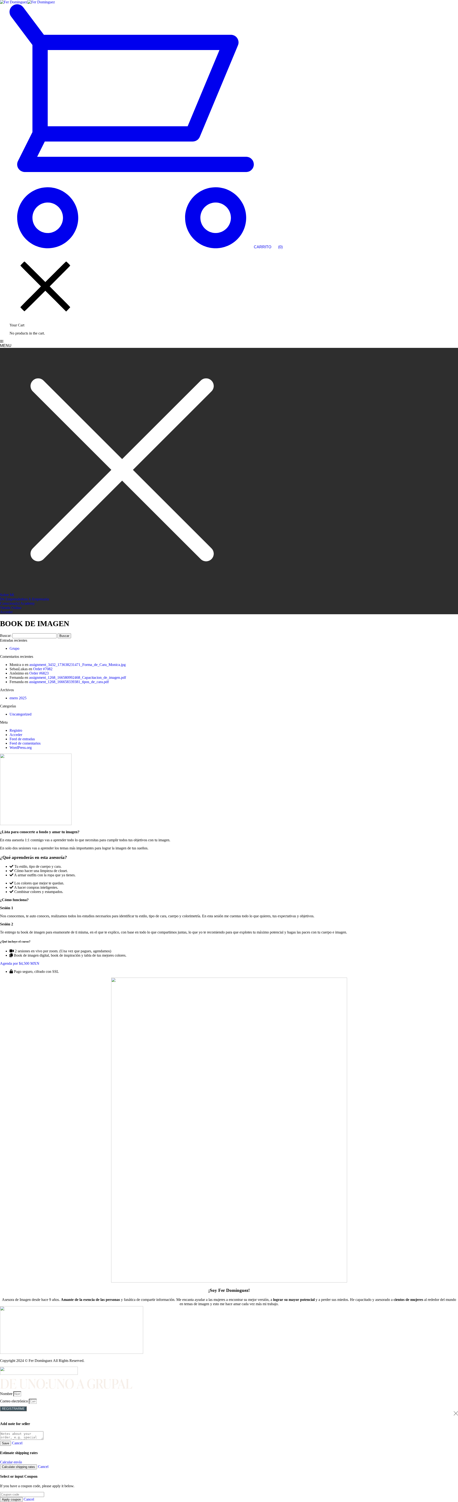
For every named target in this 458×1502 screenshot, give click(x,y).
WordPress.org (21, 748)
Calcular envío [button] (11, 1462)
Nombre (6, 1394)
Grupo (14, 648)
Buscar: (5, 636)
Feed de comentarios (25, 743)
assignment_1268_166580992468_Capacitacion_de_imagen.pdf (77, 677)
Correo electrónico (14, 1401)
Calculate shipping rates (18, 1467)
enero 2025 (18, 698)
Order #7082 (42, 669)
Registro (16, 730)
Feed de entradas (22, 739)
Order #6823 (39, 673)
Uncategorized (20, 714)
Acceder (16, 735)
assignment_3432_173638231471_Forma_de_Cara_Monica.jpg (77, 665)
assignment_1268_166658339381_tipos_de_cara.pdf (69, 682)
